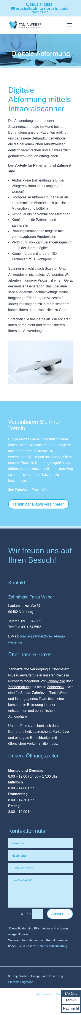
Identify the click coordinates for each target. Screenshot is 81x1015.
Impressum (44, 994)
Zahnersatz (55, 687)
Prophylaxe (56, 681)
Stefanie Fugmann (20, 982)
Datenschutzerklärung (52, 946)
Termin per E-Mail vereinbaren (39, 504)
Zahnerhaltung (19, 687)
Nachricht (71, 1008)
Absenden (60, 914)
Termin (71, 1000)
